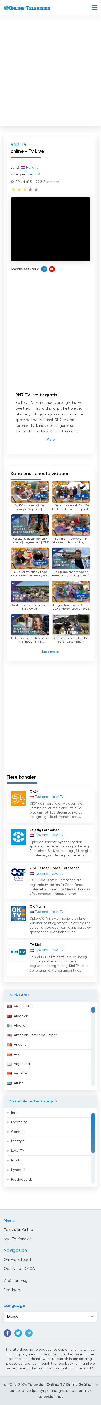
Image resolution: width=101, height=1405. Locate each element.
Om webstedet (17, 1259)
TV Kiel (35, 945)
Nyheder (18, 1170)
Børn (14, 1112)
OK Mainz (37, 906)
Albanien (21, 1016)
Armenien (21, 1073)
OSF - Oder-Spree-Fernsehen (54, 868)
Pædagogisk (21, 1179)
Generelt (18, 1132)
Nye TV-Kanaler (17, 1239)
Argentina (22, 1064)
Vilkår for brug (15, 1281)
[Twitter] (18, 1333)
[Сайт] (44, 269)
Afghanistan (24, 1006)
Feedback (13, 1290)
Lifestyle (18, 1141)
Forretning (19, 1122)
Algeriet (20, 1025)
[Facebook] (7, 1333)
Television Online (18, 1230)
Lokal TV (17, 1150)
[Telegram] (29, 1333)
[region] (50, 1046)
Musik (15, 1160)
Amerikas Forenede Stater (35, 1035)
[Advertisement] (50, 72)
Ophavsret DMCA (19, 1269)
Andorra (20, 1044)
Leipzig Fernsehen (44, 830)
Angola (19, 1054)
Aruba (19, 1083)
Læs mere (50, 652)
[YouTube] (52, 269)
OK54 (34, 791)
